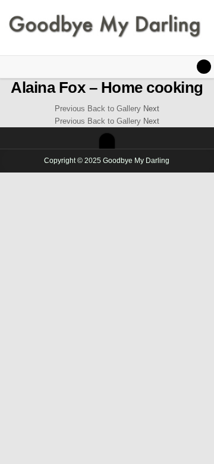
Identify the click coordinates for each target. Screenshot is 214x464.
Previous (70, 108)
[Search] (204, 66)
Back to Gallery (114, 108)
